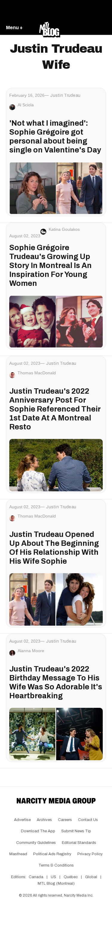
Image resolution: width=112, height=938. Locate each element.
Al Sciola (26, 105)
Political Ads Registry (52, 854)
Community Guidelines (36, 843)
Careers (65, 820)
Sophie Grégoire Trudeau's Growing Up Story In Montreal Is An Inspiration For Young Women (50, 265)
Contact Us (88, 820)
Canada (36, 877)
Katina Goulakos (64, 229)
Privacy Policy (90, 854)
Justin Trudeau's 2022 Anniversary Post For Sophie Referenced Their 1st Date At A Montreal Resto (55, 409)
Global (91, 877)
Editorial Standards (79, 843)
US (53, 877)
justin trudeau (65, 95)
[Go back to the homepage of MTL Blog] (49, 28)
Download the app (38, 831)
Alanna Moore (31, 651)
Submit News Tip (76, 831)
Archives (44, 820)
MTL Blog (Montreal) (56, 883)
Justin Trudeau (61, 641)
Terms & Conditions (56, 865)
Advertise (22, 820)
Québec (71, 877)
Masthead (18, 854)
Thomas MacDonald (37, 373)
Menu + (14, 27)
